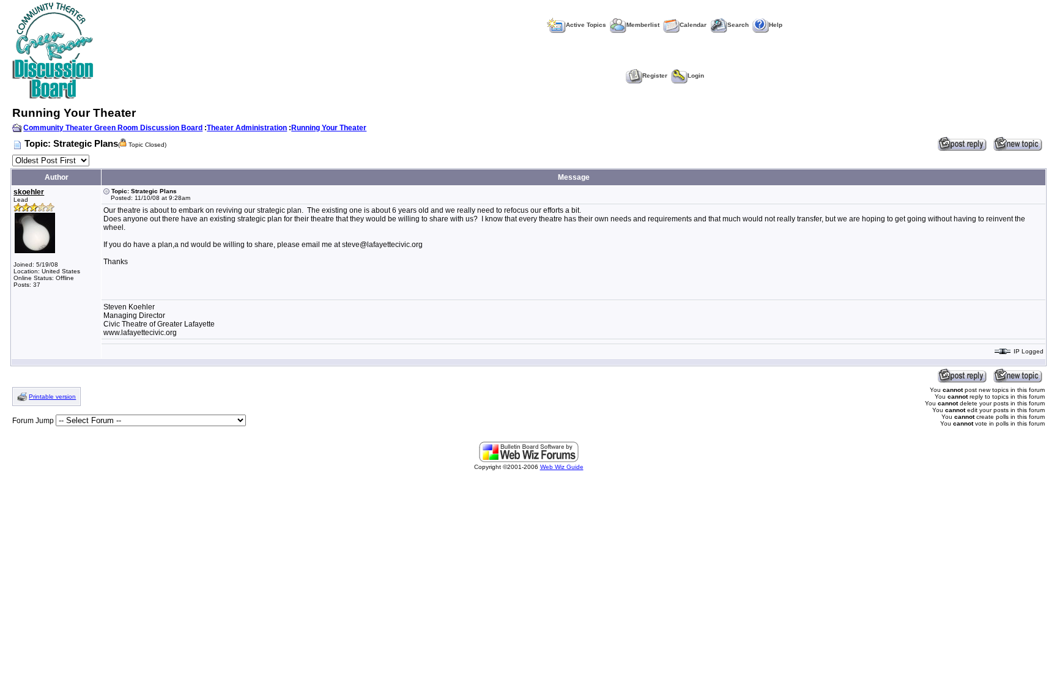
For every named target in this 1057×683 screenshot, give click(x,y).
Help (775, 24)
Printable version (52, 396)
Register (654, 75)
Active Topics (586, 24)
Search (738, 24)
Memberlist (642, 24)
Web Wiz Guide (562, 466)
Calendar (693, 24)
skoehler (28, 192)
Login (696, 75)
